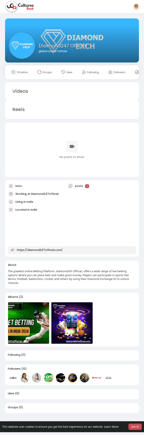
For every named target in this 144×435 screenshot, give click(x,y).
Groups (13, 407)
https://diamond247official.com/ (40, 250)
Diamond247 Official (63, 46)
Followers (14, 368)
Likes (11, 393)
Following (14, 354)
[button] (136, 6)
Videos (20, 91)
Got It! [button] (135, 426)
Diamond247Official (45, 194)
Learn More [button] (111, 426)
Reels (18, 109)
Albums (13, 296)
